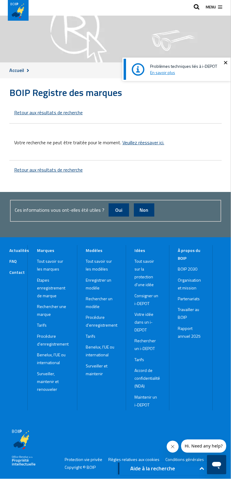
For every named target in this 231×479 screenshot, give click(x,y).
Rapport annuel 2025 (189, 332)
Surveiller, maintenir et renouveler (48, 381)
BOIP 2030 (187, 269)
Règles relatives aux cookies (133, 460)
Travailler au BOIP (188, 313)
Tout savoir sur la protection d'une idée (144, 273)
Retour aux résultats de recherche (48, 112)
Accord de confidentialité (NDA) (147, 378)
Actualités (18, 250)
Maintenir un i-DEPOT (145, 401)
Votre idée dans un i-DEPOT (143, 322)
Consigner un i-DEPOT (146, 299)
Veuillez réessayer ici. (143, 142)
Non (144, 210)
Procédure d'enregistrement (53, 340)
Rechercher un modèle (99, 302)
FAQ (13, 261)
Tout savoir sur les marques (50, 265)
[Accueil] (18, 10)
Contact (17, 272)
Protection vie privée (83, 460)
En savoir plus (162, 72)
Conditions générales (184, 460)
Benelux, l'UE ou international (51, 359)
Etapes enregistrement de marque (51, 288)
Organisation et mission (189, 284)
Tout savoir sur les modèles (99, 265)
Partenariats (189, 298)
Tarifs (42, 325)
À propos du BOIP (189, 254)
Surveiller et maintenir (96, 370)
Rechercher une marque (51, 310)
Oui (118, 210)
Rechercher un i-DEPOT (145, 344)
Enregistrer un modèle (98, 284)
